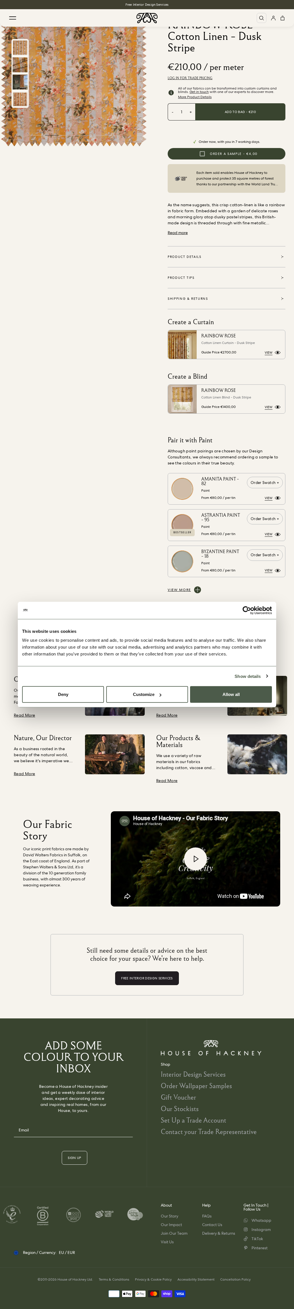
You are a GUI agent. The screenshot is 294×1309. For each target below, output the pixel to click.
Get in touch (199, 92)
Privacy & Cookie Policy (153, 1279)
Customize (143, 694)
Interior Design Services (193, 1074)
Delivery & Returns (218, 1233)
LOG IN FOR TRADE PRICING (190, 78)
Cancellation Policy (235, 1279)
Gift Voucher (178, 1097)
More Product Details (195, 97)
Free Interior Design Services (147, 5)
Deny (63, 694)
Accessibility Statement (195, 1279)
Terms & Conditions (114, 1279)
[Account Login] (273, 17)
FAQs (207, 1216)
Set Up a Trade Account (193, 1120)
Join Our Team (174, 1233)
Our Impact (171, 1224)
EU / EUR (67, 1252)
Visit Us (167, 1241)
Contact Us (212, 1224)
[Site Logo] (147, 18)
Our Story (169, 1216)
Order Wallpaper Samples (196, 1086)
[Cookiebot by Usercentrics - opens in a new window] (247, 610)
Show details (248, 676)
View (268, 352)
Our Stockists (180, 1108)
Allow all (231, 694)
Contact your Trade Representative (209, 1131)
